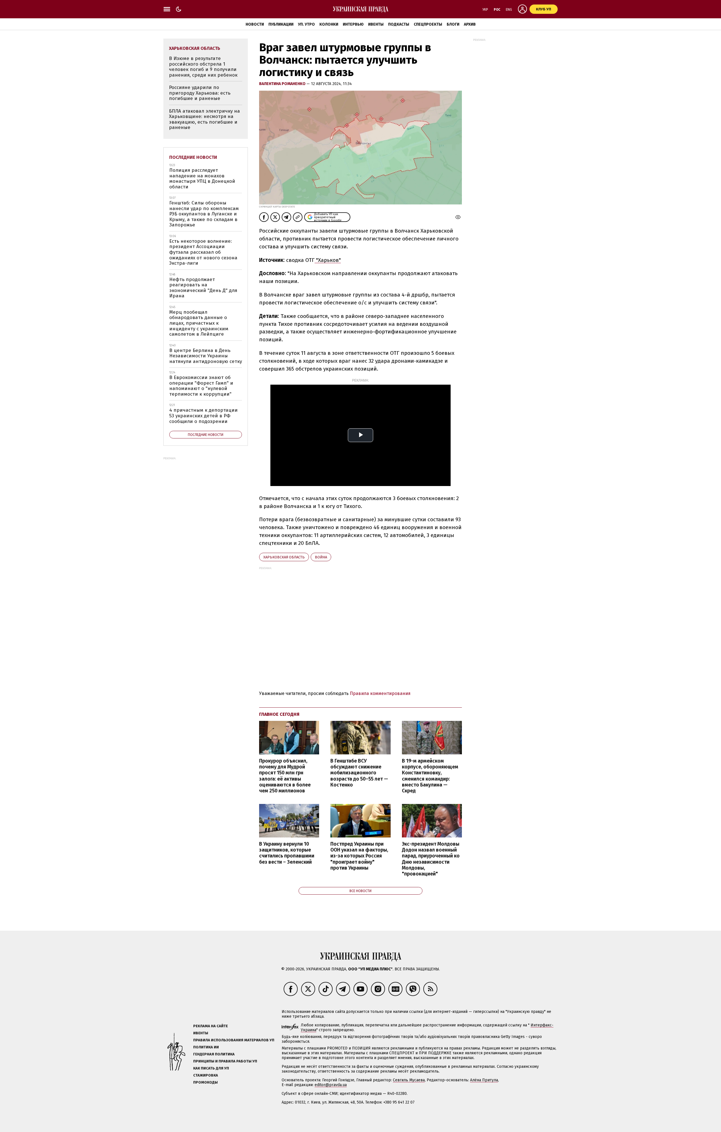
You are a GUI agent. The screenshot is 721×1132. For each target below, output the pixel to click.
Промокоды (205, 1082)
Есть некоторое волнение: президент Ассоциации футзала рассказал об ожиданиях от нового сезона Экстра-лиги (203, 252)
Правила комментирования (380, 693)
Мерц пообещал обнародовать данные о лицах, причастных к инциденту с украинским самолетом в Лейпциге (198, 323)
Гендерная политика (214, 1054)
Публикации (280, 24)
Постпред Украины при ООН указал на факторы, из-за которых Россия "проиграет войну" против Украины (359, 856)
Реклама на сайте (210, 1026)
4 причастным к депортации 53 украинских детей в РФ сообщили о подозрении (203, 415)
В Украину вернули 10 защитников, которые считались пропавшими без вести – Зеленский (286, 853)
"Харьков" (328, 260)
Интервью (353, 24)
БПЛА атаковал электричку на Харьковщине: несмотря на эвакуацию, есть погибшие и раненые (204, 119)
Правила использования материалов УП (233, 1040)
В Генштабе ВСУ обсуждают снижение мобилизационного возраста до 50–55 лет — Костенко (359, 773)
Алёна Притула (484, 1080)
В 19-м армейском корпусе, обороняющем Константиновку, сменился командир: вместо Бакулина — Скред (430, 776)
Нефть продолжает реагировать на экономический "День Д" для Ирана (203, 288)
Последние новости (193, 157)
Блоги (453, 24)
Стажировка (205, 1075)
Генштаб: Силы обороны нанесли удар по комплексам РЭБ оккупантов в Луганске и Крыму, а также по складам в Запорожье (204, 214)
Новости (255, 24)
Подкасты (398, 24)
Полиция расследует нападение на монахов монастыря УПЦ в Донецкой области (202, 178)
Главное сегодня (279, 714)
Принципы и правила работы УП (225, 1061)
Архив (470, 24)
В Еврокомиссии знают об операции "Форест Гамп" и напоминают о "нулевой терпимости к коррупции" (201, 386)
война (321, 557)
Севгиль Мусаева (409, 1080)
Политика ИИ (206, 1047)
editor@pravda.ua (331, 1084)
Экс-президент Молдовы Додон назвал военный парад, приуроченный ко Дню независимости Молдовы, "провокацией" (431, 859)
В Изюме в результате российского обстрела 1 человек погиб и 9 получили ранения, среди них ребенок (203, 66)
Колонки (328, 24)
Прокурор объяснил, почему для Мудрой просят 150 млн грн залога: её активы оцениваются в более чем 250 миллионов (285, 776)
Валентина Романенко (282, 83)
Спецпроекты (428, 24)
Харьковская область (284, 557)
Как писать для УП (211, 1068)
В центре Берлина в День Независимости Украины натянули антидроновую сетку (205, 355)
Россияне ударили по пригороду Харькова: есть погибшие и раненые (199, 92)
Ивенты (376, 24)
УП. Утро (306, 24)
